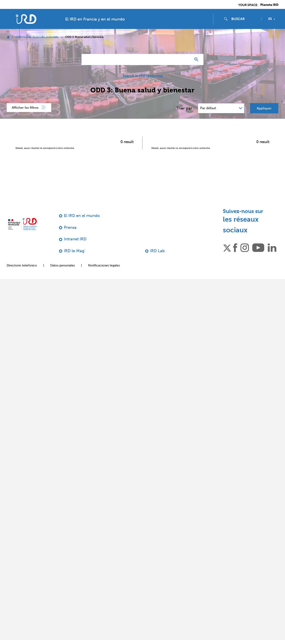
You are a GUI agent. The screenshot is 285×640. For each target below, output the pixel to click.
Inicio (8, 37)
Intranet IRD (75, 239)
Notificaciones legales (104, 265)
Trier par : (185, 108)
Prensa (70, 227)
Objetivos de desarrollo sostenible (37, 37)
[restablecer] (186, 59)
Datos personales (62, 265)
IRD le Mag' (74, 251)
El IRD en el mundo (82, 216)
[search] (244, 19)
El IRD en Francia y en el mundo (95, 19)
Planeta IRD (269, 4)
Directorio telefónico (22, 265)
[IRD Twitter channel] (227, 247)
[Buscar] (197, 59)
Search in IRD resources (143, 76)
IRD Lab (157, 251)
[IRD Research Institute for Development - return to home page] (22, 224)
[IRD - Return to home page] (26, 19)
